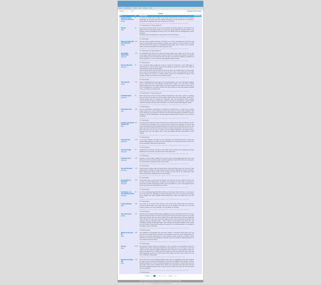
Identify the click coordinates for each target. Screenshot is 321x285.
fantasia (123, 21)
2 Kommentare (145, 189)
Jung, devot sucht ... (126, 214)
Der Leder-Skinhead (126, 168)
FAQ (151, 8)
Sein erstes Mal (125, 82)
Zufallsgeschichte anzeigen (194, 11)
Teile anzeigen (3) (157, 25)
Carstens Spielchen (126, 203)
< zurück (147, 276)
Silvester (123, 28)
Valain (122, 248)
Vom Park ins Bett (126, 149)
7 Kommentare (145, 62)
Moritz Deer (124, 56)
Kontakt (145, 8)
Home (120, 8)
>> (175, 276)
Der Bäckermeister (126, 95)
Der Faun (123, 246)
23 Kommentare (145, 230)
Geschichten (127, 8)
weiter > (170, 276)
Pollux (122, 29)
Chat (140, 8)
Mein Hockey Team (126, 109)
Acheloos (123, 215)
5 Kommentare (145, 25)
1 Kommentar (145, 39)
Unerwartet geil (125, 139)
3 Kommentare (145, 106)
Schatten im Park (126, 158)
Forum (135, 8)
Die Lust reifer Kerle (126, 65)
